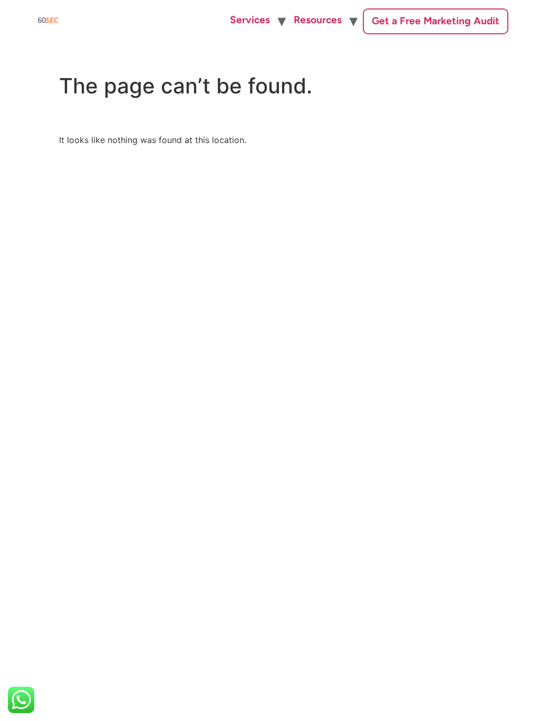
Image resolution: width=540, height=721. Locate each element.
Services (250, 20)
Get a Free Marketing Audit (435, 21)
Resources (318, 20)
